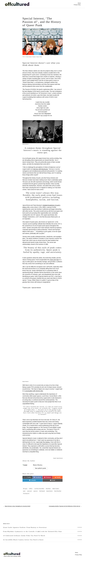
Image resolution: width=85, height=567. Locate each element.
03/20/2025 (79, 527)
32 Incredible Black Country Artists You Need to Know (23, 539)
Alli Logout (25, 488)
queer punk (29, 491)
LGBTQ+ (30, 488)
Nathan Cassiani (55, 488)
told (45, 442)
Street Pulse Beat (57, 491)
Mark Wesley (29, 56)
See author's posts (40, 468)
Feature (37, 56)
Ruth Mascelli (42, 491)
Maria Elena (48, 488)
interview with (40, 169)
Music (41, 56)
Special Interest (49, 491)
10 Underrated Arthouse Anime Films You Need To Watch (24, 535)
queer (24, 491)
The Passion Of (26, 493)
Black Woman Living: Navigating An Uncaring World (17, 506)
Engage (34, 56)
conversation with (34, 391)
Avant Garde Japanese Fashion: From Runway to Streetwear (25, 527)
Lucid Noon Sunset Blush (39, 488)
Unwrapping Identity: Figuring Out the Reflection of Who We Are (64, 506)
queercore (36, 491)
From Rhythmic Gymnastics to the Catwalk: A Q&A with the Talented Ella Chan (32, 531)
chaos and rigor (54, 259)
